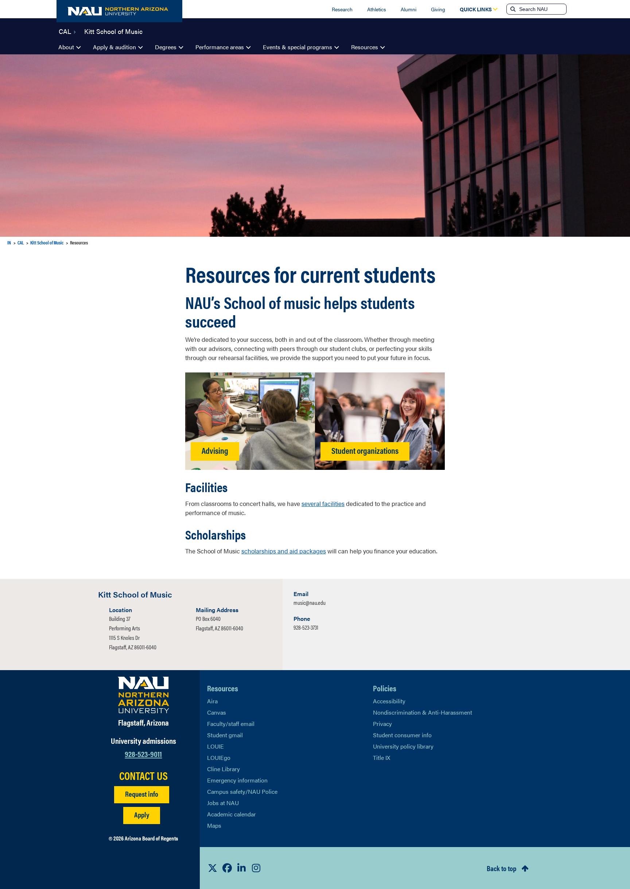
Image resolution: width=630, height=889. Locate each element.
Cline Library (223, 768)
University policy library (403, 746)
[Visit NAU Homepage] (143, 695)
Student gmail (225, 734)
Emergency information (237, 780)
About (66, 47)
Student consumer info (402, 734)
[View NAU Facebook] (227, 868)
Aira (212, 700)
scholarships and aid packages (283, 550)
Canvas (216, 712)
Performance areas (219, 47)
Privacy (382, 723)
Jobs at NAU (223, 802)
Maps (214, 825)
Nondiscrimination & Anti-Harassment (422, 712)
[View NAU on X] (212, 868)
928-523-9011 (143, 753)
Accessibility (389, 700)
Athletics (376, 9)
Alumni (408, 9)
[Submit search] (512, 9)
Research (342, 9)
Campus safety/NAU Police (242, 791)
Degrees (165, 47)
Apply (141, 814)
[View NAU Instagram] (256, 868)
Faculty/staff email (230, 723)
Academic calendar (231, 814)
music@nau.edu (309, 602)
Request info (141, 793)
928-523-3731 (305, 627)
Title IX (381, 757)
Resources (364, 47)
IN (9, 242)
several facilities (323, 503)
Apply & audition (114, 47)
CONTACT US (143, 775)
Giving (438, 9)
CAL (65, 31)
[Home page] (119, 11)
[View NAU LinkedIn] (241, 868)
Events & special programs (297, 47)
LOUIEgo (218, 757)
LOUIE (215, 746)
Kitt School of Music (113, 31)
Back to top (501, 868)
